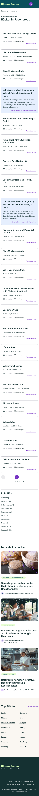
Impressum (30, 784)
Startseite (4, 11)
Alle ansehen (33, 706)
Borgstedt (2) (5, 519)
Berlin (3, 713)
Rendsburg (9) (6, 498)
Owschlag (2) (6, 526)
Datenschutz (18, 781)
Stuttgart (23, 723)
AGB (23, 784)
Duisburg (4, 747)
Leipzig (22, 727)
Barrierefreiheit (28, 781)
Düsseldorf (5, 727)
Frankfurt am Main (8, 723)
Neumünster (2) (6, 512)
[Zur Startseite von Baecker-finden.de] (10, 4)
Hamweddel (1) (6, 530)
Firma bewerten (31, 43)
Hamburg (23, 713)
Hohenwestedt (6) (7, 505)
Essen (22, 732)
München (4, 718)
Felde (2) (4, 516)
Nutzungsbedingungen (14, 784)
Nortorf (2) (4, 523)
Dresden (23, 737)
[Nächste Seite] (36, 477)
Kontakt (10, 781)
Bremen (4, 737)
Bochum (23, 747)
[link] (19, 39)
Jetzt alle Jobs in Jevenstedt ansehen (23, 110)
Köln (21, 718)
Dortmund (5, 732)
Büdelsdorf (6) (6, 501)
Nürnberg (23, 742)
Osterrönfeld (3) (6, 508)
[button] (31, 4)
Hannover (5, 742)
